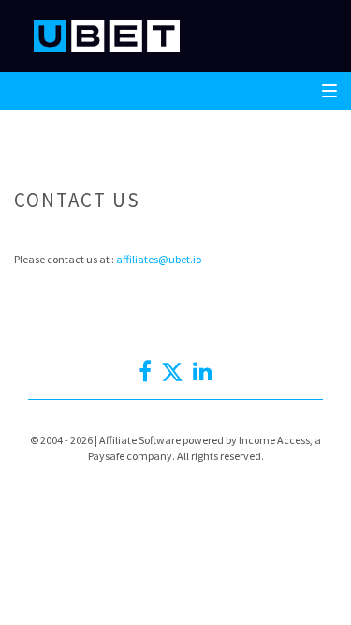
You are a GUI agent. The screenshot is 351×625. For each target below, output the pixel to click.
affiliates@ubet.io (158, 259)
